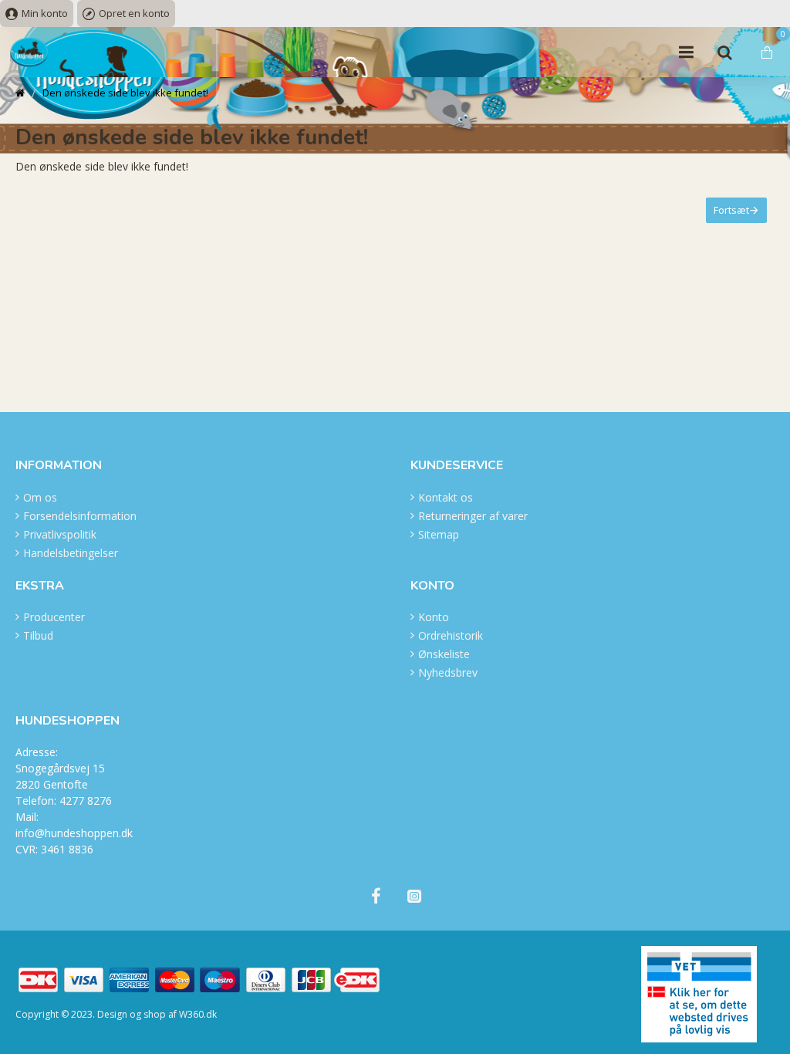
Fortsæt (731, 210)
